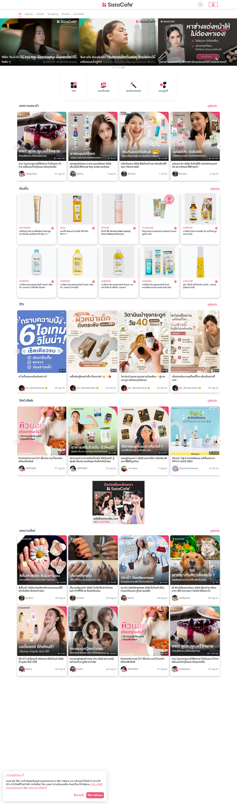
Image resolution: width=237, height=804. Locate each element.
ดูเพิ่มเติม (212, 106)
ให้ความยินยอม (95, 795)
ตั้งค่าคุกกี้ (78, 795)
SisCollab (78, 14)
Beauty (29, 14)
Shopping (53, 14)
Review (66, 14)
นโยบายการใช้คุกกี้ (37, 787)
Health (40, 14)
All (20, 14)
